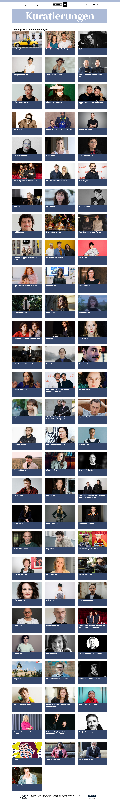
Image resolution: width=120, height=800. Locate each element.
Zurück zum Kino (18, 0)
